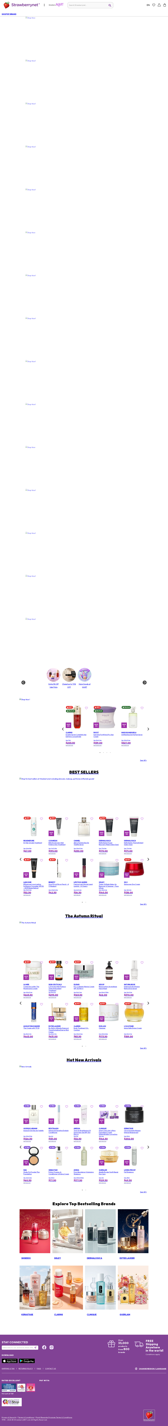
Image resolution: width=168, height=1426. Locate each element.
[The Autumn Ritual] (84, 938)
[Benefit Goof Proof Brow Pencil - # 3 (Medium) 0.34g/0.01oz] (59, 880)
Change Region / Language (152, 1369)
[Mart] (56, 6)
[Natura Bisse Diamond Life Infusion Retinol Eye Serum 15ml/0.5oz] (134, 982)
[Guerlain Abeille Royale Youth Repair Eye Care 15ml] (109, 1168)
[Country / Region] (148, 5)
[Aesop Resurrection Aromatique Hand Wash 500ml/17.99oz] (109, 982)
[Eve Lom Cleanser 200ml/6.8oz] (109, 1024)
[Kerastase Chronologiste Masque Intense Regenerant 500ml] (134, 1126)
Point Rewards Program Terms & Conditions (54, 1417)
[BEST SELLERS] (84, 794)
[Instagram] (161, 1412)
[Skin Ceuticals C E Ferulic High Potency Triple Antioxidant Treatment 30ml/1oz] (59, 982)
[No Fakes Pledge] (31, 1390)
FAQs (39, 1369)
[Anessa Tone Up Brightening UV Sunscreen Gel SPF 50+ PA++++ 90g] (84, 1126)
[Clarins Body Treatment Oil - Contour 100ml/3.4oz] (84, 1024)
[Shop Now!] (78, 80)
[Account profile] (159, 5)
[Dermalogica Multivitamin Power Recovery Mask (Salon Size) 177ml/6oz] (109, 838)
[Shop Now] (78, 37)
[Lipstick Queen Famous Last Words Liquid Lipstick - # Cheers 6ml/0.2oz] (84, 880)
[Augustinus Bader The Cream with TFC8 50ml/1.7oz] (33, 1024)
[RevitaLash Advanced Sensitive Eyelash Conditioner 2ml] (59, 1126)
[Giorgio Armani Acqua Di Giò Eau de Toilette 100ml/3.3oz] (33, 1126)
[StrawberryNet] (21, 5)
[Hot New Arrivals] (84, 1082)
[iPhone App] (10, 1363)
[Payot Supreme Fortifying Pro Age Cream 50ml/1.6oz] (105, 730)
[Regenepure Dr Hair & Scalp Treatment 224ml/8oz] (33, 838)
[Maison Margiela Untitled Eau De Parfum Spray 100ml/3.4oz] (133, 730)
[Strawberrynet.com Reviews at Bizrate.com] (9, 1391)
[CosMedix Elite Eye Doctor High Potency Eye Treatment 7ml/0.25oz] (59, 838)
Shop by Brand (9, 14)
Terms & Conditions (26, 1417)
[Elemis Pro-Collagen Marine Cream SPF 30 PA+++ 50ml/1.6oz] (84, 982)
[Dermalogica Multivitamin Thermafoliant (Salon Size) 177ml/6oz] (134, 838)
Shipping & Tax (8, 1369)
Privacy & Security (9, 1417)
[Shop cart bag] (164, 5)
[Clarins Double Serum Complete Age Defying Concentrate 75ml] (77, 730)
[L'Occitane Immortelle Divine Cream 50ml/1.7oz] (134, 1024)
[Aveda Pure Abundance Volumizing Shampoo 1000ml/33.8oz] (84, 1168)
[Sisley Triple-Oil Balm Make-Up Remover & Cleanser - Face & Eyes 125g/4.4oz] (109, 880)
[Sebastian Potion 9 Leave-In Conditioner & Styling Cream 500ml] (59, 1168)
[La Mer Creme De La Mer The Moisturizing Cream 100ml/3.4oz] (33, 982)
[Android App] (27, 1363)
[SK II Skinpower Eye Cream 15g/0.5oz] (134, 880)
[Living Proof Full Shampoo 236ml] (134, 1168)
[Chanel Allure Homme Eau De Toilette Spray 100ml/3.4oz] (84, 838)
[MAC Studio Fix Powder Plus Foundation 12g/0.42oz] (33, 1168)
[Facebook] (161, 1403)
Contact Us (50, 1369)
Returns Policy (26, 1369)
